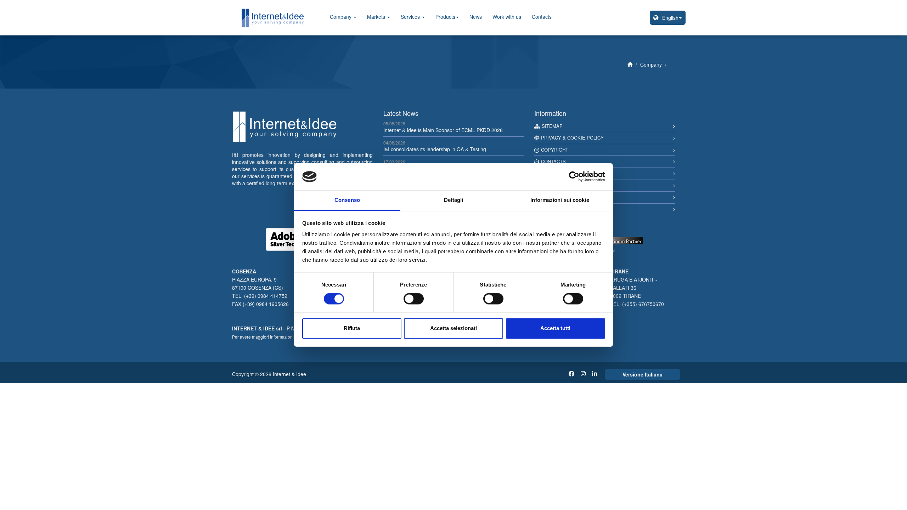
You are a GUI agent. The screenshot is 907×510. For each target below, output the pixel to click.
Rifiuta (352, 328)
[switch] (414, 299)
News (475, 16)
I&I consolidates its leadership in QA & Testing (434, 149)
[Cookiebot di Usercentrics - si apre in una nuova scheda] (574, 176)
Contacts (542, 16)
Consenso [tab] (347, 200)
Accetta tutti (555, 328)
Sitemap (552, 126)
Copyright (554, 149)
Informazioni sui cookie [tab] (559, 200)
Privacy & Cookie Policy (572, 137)
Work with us (506, 16)
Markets (377, 16)
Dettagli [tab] (453, 200)
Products (445, 16)
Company (341, 16)
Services (411, 16)
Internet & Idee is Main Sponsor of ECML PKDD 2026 (443, 130)
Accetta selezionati (453, 328)
